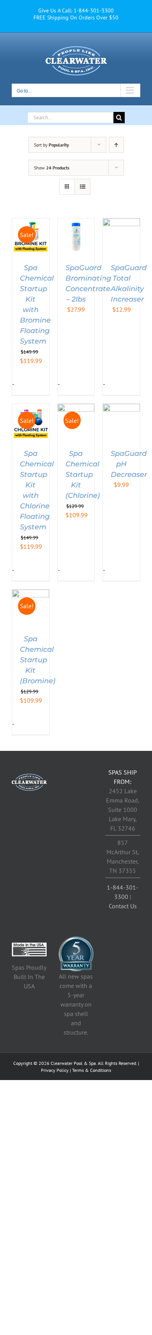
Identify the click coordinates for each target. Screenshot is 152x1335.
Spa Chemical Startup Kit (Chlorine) (82, 474)
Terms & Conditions (91, 1070)
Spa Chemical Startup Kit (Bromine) (37, 660)
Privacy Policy (55, 1070)
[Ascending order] (116, 145)
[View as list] (82, 186)
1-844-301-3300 (94, 10)
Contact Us (123, 906)
